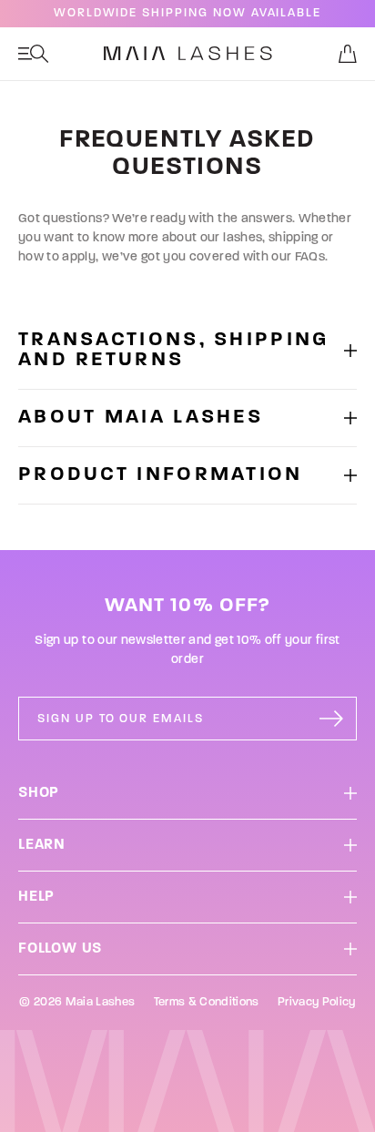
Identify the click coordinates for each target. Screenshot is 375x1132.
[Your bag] (348, 54)
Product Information (160, 475)
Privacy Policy (317, 1002)
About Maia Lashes (140, 418)
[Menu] (33, 53)
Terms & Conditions (206, 1002)
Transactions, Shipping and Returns (173, 351)
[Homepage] (187, 53)
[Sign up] (331, 718)
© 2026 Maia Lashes (77, 1002)
